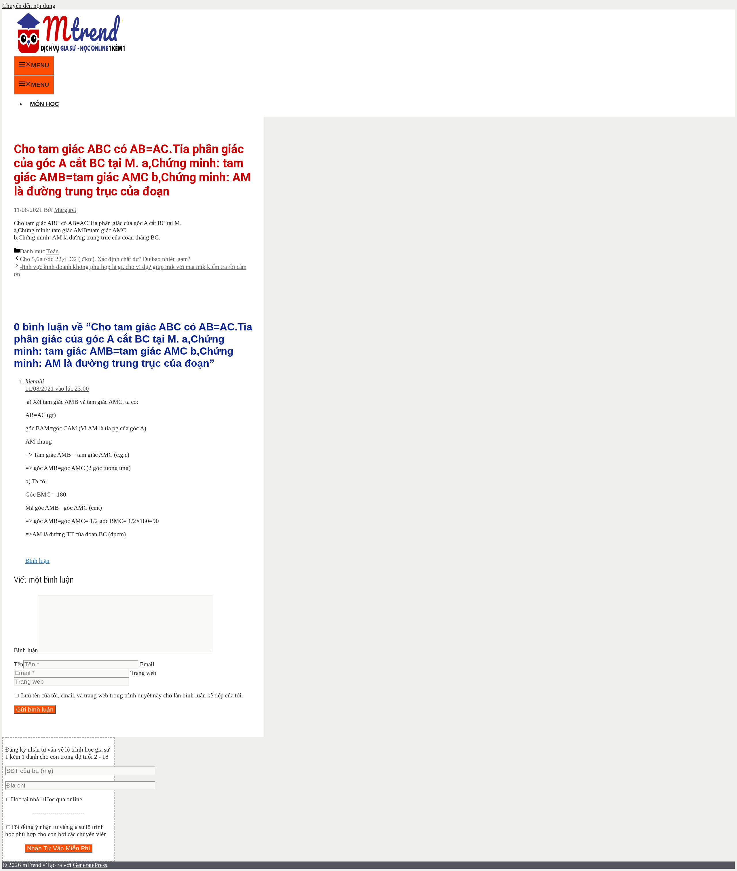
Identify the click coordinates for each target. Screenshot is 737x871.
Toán (52, 251)
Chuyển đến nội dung (29, 5)
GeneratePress (90, 865)
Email (147, 664)
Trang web (143, 673)
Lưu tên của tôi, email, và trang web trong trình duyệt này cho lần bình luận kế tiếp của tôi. (132, 695)
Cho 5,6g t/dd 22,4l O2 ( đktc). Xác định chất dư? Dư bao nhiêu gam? (105, 259)
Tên (18, 664)
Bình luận (37, 560)
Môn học (44, 103)
